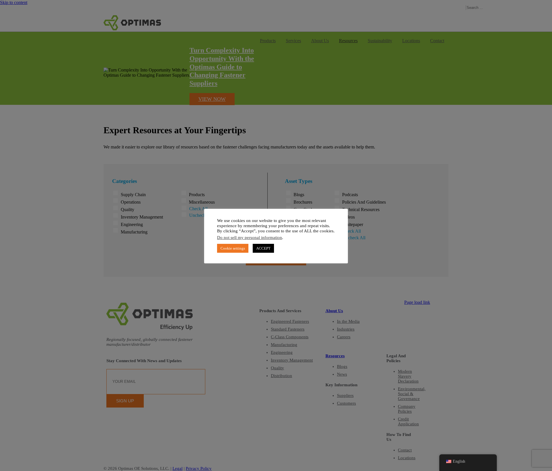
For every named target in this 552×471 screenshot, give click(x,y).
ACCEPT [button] (263, 248)
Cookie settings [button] (233, 248)
